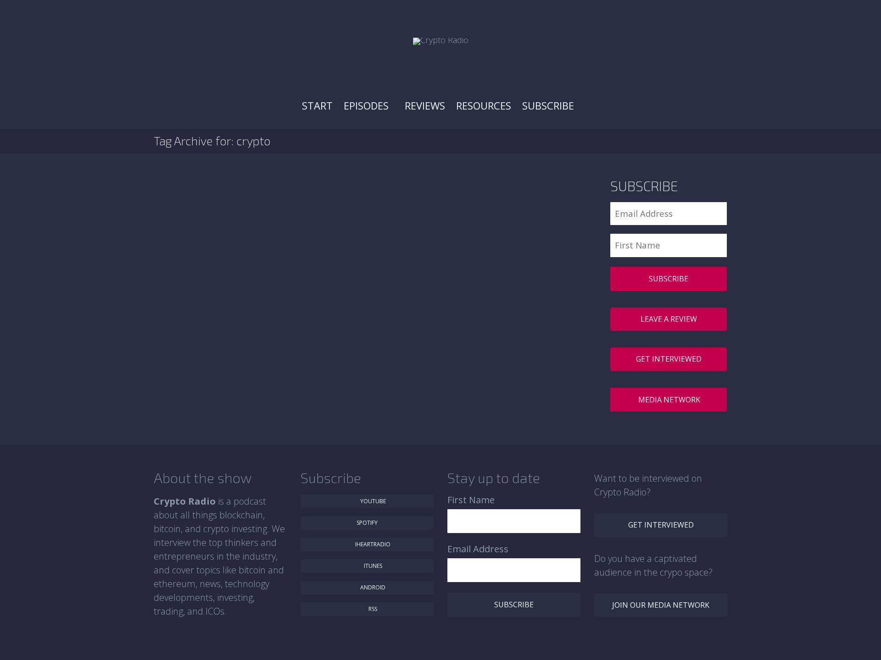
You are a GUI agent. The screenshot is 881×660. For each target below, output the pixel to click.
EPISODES (367, 105)
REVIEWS (425, 105)
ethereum (438, 242)
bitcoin (357, 242)
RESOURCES (483, 105)
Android (372, 587)
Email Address (477, 549)
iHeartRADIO (372, 544)
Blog (344, 242)
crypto (393, 242)
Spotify (367, 523)
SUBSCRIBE (549, 105)
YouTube (372, 501)
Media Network (669, 400)
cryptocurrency (414, 242)
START (317, 105)
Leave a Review (669, 319)
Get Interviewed (669, 359)
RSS (372, 609)
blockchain (375, 242)
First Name (471, 500)
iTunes (372, 566)
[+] (279, 216)
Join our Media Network (660, 605)
